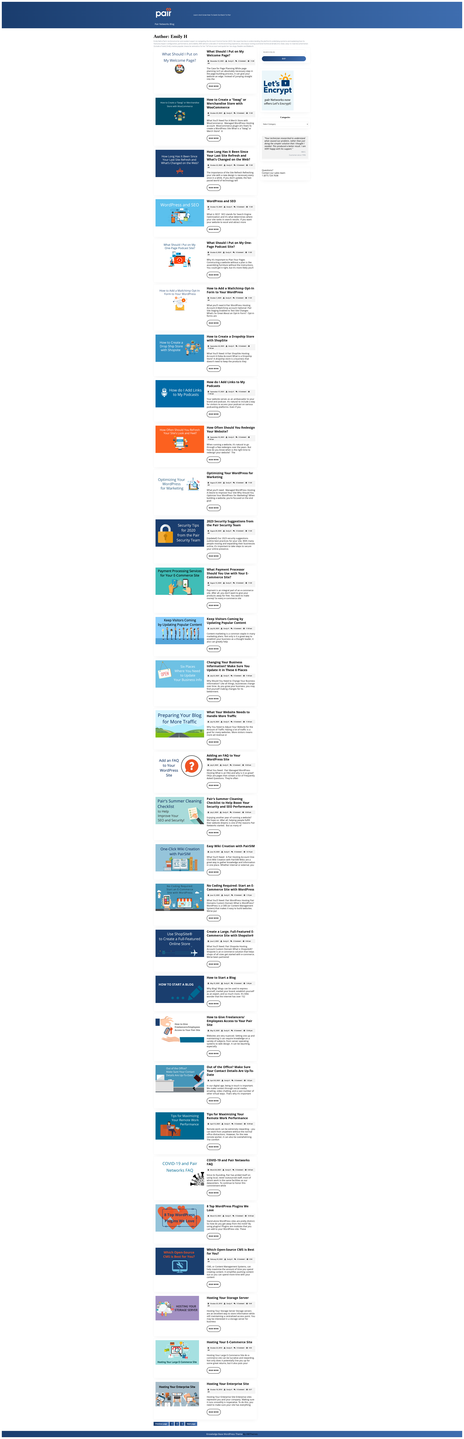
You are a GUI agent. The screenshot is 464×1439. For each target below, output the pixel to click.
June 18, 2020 (214, 852)
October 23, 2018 (216, 1348)
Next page (191, 1424)
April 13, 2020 (215, 1124)
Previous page (161, 1424)
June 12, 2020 (214, 895)
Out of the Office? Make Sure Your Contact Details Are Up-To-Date (230, 1071)
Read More (215, 87)
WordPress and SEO (221, 201)
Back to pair (226, 15)
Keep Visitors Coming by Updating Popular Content (226, 621)
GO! (284, 59)
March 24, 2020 (215, 1170)
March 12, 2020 (215, 1216)
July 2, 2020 (214, 812)
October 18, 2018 (216, 1390)
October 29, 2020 (216, 113)
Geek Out (217, 15)
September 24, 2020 (217, 346)
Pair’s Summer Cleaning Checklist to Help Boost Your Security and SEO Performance (230, 803)
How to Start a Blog (221, 977)
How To (210, 15)
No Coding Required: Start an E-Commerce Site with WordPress (230, 887)
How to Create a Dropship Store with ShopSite (230, 338)
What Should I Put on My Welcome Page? (225, 53)
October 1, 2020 (215, 298)
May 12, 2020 (214, 1031)
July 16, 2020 (214, 722)
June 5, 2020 (214, 941)
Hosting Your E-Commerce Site (229, 1342)
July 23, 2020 (214, 676)
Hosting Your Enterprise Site (228, 1384)
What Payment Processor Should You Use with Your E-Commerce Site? (227, 573)
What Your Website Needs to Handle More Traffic (228, 714)
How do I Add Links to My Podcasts (226, 384)
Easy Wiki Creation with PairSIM (231, 846)
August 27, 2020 (215, 483)
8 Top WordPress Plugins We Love (228, 1208)
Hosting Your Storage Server (228, 1298)
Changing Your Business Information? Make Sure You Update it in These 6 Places (228, 666)
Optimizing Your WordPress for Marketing (230, 475)
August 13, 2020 (215, 583)
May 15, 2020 (214, 983)
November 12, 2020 (217, 61)
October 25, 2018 (216, 1304)
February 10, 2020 (216, 1259)
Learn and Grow (200, 15)
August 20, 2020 (215, 531)
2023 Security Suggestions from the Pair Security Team (230, 523)
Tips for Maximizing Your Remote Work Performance (227, 1116)
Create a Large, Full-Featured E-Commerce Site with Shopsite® (230, 933)
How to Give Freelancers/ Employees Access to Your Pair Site (229, 1021)
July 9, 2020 (214, 765)
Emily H (230, 61)
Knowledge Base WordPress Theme (224, 1434)
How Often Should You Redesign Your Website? (231, 429)
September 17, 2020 (217, 392)
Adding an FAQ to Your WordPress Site (223, 757)
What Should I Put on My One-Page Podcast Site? (229, 245)
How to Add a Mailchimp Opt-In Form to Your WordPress (230, 290)
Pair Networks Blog (164, 24)
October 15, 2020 (216, 207)
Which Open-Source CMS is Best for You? (230, 1251)
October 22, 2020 (216, 165)
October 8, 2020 (215, 252)
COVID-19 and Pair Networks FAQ (228, 1162)
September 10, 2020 (217, 437)
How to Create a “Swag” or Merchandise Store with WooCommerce (226, 103)
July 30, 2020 (214, 628)
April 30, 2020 (215, 1080)
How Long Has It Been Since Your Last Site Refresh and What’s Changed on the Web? (228, 155)
